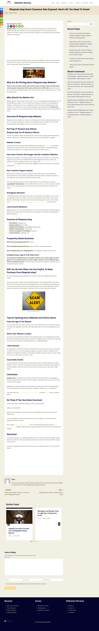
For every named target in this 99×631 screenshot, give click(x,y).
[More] (22, 26)
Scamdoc (16, 165)
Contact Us (85, 3)
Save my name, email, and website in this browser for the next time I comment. (26, 584)
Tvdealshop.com (25, 202)
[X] (11, 26)
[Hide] (0, 26)
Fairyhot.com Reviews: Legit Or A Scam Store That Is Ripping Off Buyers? (17, 492)
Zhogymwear (10, 163)
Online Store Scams (43, 606)
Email (27, 580)
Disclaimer (71, 612)
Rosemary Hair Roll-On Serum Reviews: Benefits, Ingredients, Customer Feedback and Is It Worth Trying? (81, 52)
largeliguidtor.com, (15, 202)
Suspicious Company (43, 610)
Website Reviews (11, 612)
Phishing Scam (42, 608)
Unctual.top (22, 392)
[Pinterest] (14, 26)
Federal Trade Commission (21, 425)
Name (7, 580)
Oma (7, 13)
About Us (78, 3)
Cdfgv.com (36, 392)
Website (47, 580)
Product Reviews (11, 610)
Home (53, 3)
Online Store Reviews (49, 6)
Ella (11, 535)
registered (48, 145)
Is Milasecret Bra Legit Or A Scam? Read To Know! (51, 492)
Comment (7, 557)
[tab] (33, 541)
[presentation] (19, 516)
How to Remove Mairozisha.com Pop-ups (79, 96)
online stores (43, 202)
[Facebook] (8, 26)
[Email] (19, 26)
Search (69, 21)
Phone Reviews (11, 608)
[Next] (59, 524)
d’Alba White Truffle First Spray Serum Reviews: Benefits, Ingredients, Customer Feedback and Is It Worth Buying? (80, 44)
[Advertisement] (34, 48)
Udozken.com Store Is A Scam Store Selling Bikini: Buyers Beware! (19, 531)
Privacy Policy (72, 610)
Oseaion (42, 161)
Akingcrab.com (35, 202)
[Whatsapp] (16, 26)
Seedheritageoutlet (50, 161)
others (47, 392)
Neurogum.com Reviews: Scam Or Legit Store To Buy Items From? (48, 513)
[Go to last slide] (8, 524)
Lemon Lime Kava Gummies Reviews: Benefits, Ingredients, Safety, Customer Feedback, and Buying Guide (80, 36)
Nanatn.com (29, 392)
